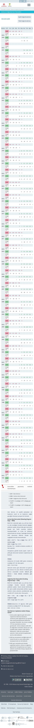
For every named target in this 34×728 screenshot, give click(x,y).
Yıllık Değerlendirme (24, 21)
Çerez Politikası (28, 692)
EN (28, 1)
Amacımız (3, 692)
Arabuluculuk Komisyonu (24, 708)
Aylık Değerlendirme (24, 17)
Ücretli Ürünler (27, 696)
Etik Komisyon (11, 708)
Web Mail (4, 704)
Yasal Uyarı (10, 692)
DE (31, 1)
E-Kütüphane (12, 704)
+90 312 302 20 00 (8, 666)
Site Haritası (16, 712)
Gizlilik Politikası (19, 692)
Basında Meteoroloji (16, 700)
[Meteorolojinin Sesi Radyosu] (21, 1)
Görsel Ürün (19, 696)
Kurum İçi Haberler (23, 704)
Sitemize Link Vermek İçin (8, 696)
